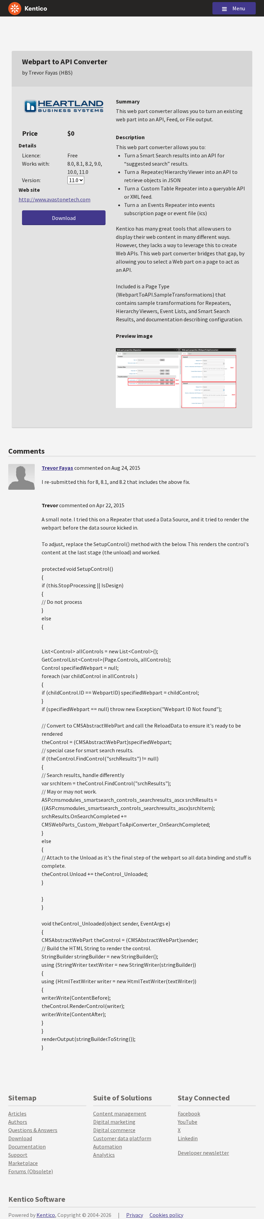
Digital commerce (114, 1130)
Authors (17, 1121)
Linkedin (188, 1138)
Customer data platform (122, 1138)
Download (64, 217)
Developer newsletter (203, 1152)
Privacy (134, 1214)
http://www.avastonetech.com (54, 199)
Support (18, 1154)
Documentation (27, 1146)
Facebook (189, 1113)
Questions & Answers (32, 1130)
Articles (17, 1113)
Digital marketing (114, 1121)
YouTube (187, 1121)
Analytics (104, 1154)
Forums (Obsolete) (30, 1171)
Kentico (45, 1214)
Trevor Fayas (57, 467)
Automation (107, 1146)
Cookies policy (166, 1214)
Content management (119, 1113)
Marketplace (23, 1163)
